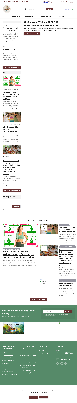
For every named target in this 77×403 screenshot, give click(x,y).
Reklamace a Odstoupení (10, 374)
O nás (13, 1)
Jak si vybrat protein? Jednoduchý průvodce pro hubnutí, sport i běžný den (11, 95)
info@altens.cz (65, 359)
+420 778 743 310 (46, 2)
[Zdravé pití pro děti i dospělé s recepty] (49, 284)
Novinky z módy (9, 49)
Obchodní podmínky (9, 360)
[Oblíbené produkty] (66, 1)
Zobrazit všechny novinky (11, 67)
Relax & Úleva (29, 16)
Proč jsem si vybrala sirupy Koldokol (11, 29)
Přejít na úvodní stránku (32, 34)
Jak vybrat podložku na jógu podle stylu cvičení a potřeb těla (12, 129)
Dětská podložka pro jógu (28, 370)
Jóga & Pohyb (16, 16)
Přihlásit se (16, 206)
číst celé (5, 42)
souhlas (34, 390)
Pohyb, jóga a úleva (15, 124)
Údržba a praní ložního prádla (29, 362)
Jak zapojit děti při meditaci (28, 373)
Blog (5, 369)
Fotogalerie (7, 363)
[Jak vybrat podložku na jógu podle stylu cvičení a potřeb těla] (12, 117)
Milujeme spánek (26, 360)
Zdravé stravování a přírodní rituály (11, 89)
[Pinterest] (65, 364)
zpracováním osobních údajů (57, 314)
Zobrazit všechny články (11, 190)
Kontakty (6, 366)
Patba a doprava (8, 355)
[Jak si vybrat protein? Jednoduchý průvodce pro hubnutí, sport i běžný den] (12, 81)
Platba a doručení (7, 1)
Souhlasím (44, 397)
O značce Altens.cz (8, 371)
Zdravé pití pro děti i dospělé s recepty (67, 284)
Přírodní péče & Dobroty (46, 16)
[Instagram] (62, 364)
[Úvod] (8, 9)
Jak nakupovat (19, 1)
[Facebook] (58, 364)
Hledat (49, 9)
